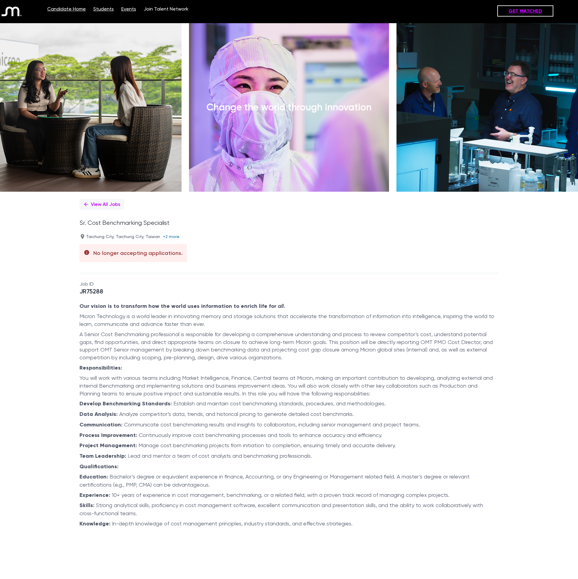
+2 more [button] (171, 236)
